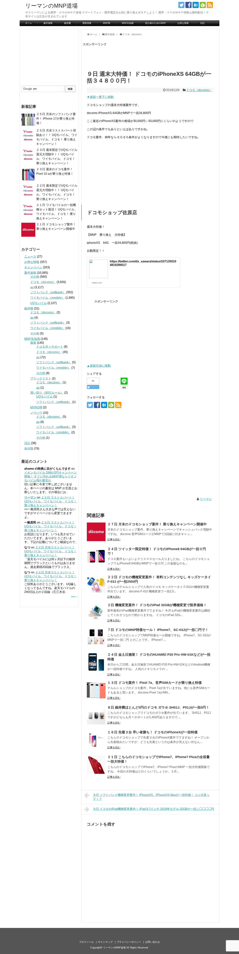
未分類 (28, 448)
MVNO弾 (36, 407)
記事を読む (113, 539)
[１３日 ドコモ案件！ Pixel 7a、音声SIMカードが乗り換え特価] (96, 690)
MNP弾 (106, 23)
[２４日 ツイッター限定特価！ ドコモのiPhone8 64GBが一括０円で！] (96, 556)
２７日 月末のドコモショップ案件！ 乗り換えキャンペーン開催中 (157, 524)
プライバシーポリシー (129, 942)
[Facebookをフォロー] (188, 5)
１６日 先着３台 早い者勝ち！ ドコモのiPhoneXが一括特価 (152, 732)
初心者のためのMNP (155, 23)
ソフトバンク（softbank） (47, 292)
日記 (202, 23)
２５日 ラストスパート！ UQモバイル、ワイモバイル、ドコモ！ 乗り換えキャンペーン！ (50, 501)
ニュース (30, 256)
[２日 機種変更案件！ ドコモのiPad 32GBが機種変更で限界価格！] (96, 612)
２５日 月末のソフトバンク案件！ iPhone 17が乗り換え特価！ (56, 118)
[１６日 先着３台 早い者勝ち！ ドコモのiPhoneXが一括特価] (96, 740)
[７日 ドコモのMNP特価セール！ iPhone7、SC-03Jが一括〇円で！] (96, 637)
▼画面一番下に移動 (100, 97)
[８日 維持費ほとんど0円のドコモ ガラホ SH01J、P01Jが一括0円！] (96, 715)
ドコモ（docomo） (199, 90)
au (32, 287)
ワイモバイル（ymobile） (47, 297)
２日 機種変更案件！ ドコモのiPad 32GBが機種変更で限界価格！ (157, 605)
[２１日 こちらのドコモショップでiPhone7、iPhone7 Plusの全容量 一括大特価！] (96, 764)
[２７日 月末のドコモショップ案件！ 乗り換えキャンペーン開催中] (96, 532)
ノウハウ (36, 412)
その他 (34, 276)
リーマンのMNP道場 (51, 6)
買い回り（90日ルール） (46, 392)
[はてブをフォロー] (196, 5)
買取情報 (86, 23)
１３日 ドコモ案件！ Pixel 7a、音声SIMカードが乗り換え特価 (154, 683)
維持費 (67, 23)
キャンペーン (33, 267)
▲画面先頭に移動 (99, 365)
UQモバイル (38, 303)
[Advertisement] (151, 55)
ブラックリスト (40, 378)
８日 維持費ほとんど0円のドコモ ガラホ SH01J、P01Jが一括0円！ (158, 707)
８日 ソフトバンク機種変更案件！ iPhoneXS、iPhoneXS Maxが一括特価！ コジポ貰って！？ (151, 796)
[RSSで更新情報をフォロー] (210, 5)
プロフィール (86, 942)
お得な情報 (183, 23)
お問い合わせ (152, 942)
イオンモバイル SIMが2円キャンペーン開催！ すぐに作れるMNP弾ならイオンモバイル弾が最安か (50, 476)
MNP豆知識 (128, 23)
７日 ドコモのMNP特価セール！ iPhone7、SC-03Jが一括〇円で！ (157, 630)
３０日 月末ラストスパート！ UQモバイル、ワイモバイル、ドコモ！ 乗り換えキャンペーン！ (50, 551)
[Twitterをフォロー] (181, 5)
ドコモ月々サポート (49, 346)
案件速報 (48, 23)
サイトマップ (105, 942)
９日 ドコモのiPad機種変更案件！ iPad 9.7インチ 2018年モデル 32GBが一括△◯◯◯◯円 (153, 808)
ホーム (28, 23)
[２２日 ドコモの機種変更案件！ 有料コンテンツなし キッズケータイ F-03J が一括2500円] (96, 584)
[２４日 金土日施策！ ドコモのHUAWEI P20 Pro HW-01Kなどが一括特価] (96, 662)
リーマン (206, 499)
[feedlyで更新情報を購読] (203, 5)
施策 (33, 342)
